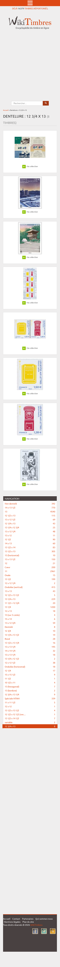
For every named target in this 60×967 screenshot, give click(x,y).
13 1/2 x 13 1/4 (30, 642)
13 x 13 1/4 (30, 646)
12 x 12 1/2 (30, 662)
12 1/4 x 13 (30, 523)
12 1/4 (30, 670)
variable (30, 722)
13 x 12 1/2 (30, 519)
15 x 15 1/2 (30, 674)
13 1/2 (30, 579)
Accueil (5, 110)
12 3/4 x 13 (30, 726)
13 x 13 (30, 591)
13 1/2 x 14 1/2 (30, 718)
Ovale (30, 575)
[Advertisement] (30, 62)
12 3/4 (30, 630)
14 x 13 (30, 543)
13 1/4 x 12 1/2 (30, 658)
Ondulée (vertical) (30, 587)
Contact (16, 918)
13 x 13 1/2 (30, 559)
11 (30, 571)
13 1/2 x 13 (30, 551)
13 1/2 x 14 (30, 547)
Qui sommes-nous (44, 918)
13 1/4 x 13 (30, 599)
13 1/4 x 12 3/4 (30, 527)
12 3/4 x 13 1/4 (30, 694)
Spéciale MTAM (30, 698)
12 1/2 (30, 539)
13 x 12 (30, 535)
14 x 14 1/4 (30, 650)
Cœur (30, 567)
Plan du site (28, 921)
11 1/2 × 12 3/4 (30, 603)
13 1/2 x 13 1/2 (30, 710)
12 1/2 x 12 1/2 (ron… (30, 714)
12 (30, 563)
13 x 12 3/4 (30, 622)
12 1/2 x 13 (30, 515)
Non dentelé (30, 503)
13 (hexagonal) (30, 686)
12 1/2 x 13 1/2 (30, 595)
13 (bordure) (30, 690)
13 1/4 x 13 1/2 (30, 634)
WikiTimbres (36, 924)
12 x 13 (30, 611)
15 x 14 (30, 618)
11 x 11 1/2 (30, 702)
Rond (30, 638)
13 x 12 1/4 (30, 531)
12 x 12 (30, 706)
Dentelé (30, 626)
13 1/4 (30, 607)
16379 (21, 8)
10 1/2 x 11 (30, 682)
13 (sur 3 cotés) (30, 615)
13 (30, 511)
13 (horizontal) (30, 555)
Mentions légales (12, 921)
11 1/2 (30, 678)
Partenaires (27, 918)
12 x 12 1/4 (30, 583)
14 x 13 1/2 (30, 507)
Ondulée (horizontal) (30, 666)
